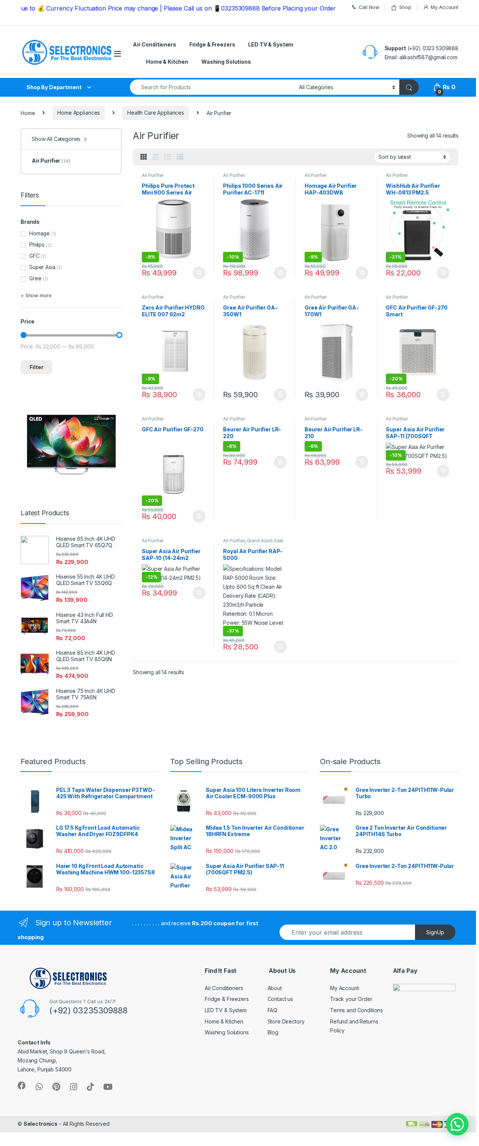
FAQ (273, 1010)
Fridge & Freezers (212, 44)
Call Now (369, 7)
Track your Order (351, 999)
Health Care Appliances (155, 112)
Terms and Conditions (356, 1010)
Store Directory (286, 1021)
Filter (36, 367)
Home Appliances (78, 112)
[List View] (167, 157)
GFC (34, 256)
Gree (35, 278)
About (275, 988)
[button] (457, 1124)
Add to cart (199, 272)
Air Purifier (153, 175)
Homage (39, 233)
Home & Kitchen (167, 61)
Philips (37, 244)
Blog (273, 1032)
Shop (405, 7)
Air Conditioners (154, 44)
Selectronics (41, 1124)
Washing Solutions (226, 61)
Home (28, 112)
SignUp (435, 932)
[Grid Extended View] (156, 157)
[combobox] (212, 87)
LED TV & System (270, 44)
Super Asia (42, 267)
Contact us (280, 999)
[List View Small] (180, 157)
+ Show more (36, 295)
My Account (444, 7)
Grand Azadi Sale (265, 540)
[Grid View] (143, 157)
